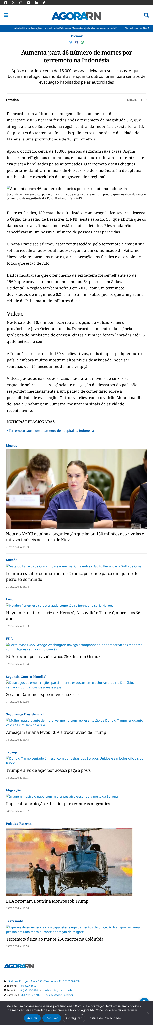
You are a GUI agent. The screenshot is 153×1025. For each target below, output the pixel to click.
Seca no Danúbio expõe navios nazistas (42, 694)
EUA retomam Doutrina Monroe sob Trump (47, 901)
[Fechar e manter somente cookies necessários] (148, 1013)
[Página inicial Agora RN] (19, 967)
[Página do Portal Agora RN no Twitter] (15, 2)
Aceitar (32, 1018)
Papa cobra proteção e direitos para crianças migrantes (58, 803)
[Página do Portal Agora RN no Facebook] (7, 2)
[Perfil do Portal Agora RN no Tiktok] (46, 2)
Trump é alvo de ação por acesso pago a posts (48, 770)
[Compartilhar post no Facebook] (77, 42)
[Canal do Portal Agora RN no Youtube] (30, 2)
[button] (6, 15)
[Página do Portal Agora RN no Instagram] (22, 2)
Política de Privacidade (104, 1018)
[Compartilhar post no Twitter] (71, 42)
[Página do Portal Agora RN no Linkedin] (38, 2)
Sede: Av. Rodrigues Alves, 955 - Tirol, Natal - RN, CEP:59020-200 (44, 981)
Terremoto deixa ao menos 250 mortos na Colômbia (55, 939)
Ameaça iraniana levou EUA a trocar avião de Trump (56, 732)
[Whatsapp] (82, 42)
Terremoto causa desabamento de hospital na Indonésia (51, 430)
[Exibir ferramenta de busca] (146, 15)
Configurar (74, 1018)
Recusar (52, 1018)
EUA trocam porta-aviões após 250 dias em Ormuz (53, 656)
